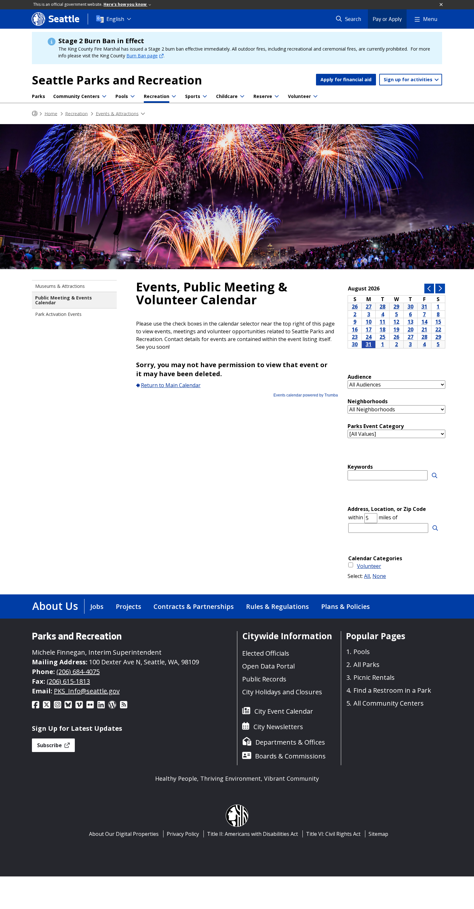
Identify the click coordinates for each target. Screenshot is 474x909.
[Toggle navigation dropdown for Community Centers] (104, 96)
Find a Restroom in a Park (392, 690)
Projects (128, 606)
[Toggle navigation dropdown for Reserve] (276, 96)
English (115, 19)
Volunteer (299, 96)
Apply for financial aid (346, 79)
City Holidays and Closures (282, 692)
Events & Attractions (117, 113)
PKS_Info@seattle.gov (87, 691)
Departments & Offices (290, 742)
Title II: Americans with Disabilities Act (252, 833)
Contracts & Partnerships (193, 606)
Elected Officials (265, 653)
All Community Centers (388, 703)
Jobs (97, 606)
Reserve (262, 96)
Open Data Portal (268, 666)
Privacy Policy (183, 833)
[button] (441, 5)
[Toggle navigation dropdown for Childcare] (242, 96)
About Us (55, 606)
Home (50, 113)
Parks (38, 96)
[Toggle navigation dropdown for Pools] (132, 96)
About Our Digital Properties (124, 833)
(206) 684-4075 (78, 671)
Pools (121, 96)
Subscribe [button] (50, 745)
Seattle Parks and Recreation (117, 80)
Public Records (264, 679)
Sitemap (378, 833)
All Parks (366, 664)
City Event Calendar (283, 711)
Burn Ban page (142, 56)
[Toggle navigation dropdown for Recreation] (174, 96)
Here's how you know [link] (125, 4)
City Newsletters (278, 726)
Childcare (227, 96)
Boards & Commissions (290, 756)
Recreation (156, 96)
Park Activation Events (58, 314)
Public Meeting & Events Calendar (63, 300)
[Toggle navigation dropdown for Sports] (205, 96)
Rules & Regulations (277, 606)
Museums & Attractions (60, 286)
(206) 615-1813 (68, 681)
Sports (192, 96)
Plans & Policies (345, 606)
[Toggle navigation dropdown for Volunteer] (315, 96)
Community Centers (76, 96)
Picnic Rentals (374, 677)
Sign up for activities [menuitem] (409, 79)
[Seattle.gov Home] (35, 114)
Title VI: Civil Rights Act (333, 833)
